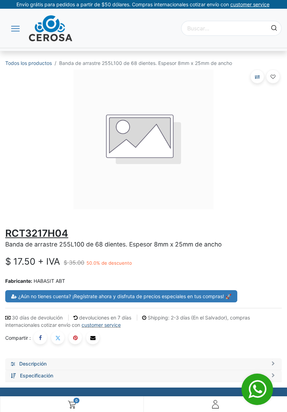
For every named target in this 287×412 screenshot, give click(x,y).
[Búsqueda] (274, 28)
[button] (257, 76)
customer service (101, 325)
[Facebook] (40, 337)
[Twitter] (57, 337)
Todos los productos (28, 63)
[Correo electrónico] (92, 337)
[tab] (143, 364)
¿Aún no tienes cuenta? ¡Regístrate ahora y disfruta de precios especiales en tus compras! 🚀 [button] (124, 296)
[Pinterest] (75, 337)
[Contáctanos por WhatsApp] (257, 389)
